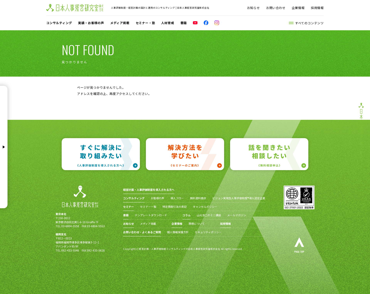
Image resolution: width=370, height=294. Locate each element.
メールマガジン (236, 215)
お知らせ (253, 7)
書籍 (183, 22)
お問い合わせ (276, 7)
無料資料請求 (198, 198)
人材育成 (167, 22)
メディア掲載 (120, 22)
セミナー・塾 (145, 22)
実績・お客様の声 (91, 22)
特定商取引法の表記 (174, 207)
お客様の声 (157, 198)
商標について (196, 224)
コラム (186, 215)
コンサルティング (59, 22)
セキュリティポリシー (208, 232)
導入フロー (177, 198)
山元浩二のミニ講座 (209, 215)
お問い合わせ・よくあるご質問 (142, 232)
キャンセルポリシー (205, 207)
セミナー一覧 (148, 207)
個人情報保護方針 (178, 232)
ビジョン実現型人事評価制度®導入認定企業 (238, 198)
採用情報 (317, 7)
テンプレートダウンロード (151, 215)
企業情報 (298, 7)
